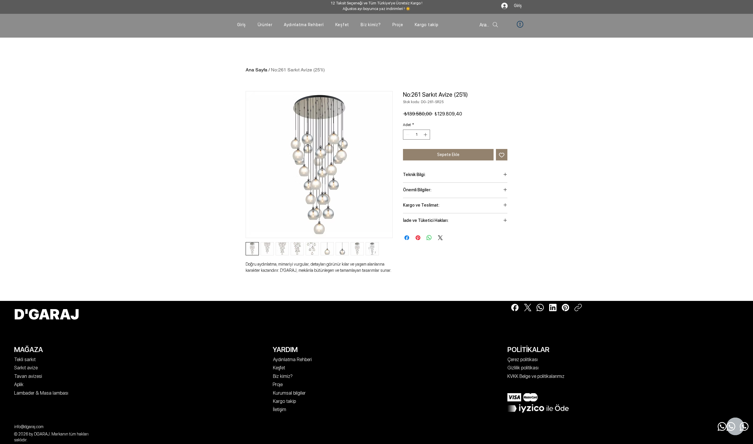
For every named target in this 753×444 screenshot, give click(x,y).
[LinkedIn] (553, 307)
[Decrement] (407, 134)
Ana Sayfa (256, 70)
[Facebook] (515, 307)
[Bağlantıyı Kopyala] (578, 307)
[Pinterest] (565, 307)
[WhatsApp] (540, 307)
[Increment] (426, 134)
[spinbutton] (416, 134)
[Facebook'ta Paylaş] (406, 237)
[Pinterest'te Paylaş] (418, 237)
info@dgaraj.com (29, 426)
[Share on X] (440, 237)
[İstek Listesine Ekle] (501, 154)
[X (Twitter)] (527, 307)
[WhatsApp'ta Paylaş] (429, 237)
